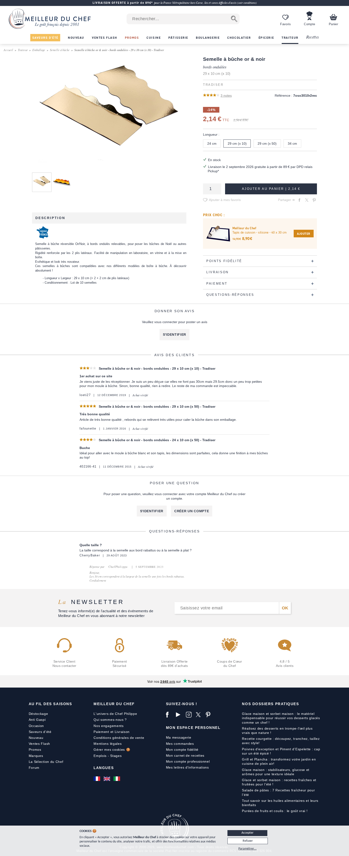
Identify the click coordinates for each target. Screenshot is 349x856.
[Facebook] (170, 714)
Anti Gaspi (37, 720)
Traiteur (23, 50)
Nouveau (36, 738)
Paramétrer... (247, 849)
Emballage (38, 50)
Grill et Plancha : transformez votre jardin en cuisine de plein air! (279, 761)
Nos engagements (109, 726)
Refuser (248, 841)
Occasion (36, 726)
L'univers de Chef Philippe (115, 714)
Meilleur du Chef (114, 704)
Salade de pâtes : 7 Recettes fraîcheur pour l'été (278, 792)
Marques (36, 756)
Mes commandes (180, 744)
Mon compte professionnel (188, 761)
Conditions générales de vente (119, 738)
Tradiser (213, 84)
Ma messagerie (178, 737)
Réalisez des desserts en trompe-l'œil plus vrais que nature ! (277, 731)
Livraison (122, 732)
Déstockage (38, 714)
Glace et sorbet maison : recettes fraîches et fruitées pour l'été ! (279, 782)
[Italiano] (117, 779)
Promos (35, 749)
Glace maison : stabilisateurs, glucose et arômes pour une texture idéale (275, 772)
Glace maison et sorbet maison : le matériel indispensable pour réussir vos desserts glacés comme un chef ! (281, 718)
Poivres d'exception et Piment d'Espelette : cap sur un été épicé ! (281, 751)
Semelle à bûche (60, 50)
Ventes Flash (39, 744)
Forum (34, 768)
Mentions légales (108, 744)
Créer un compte (191, 511)
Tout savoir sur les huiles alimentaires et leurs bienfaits (280, 803)
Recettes (312, 37)
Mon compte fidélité (182, 749)
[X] (199, 714)
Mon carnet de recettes (185, 755)
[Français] (97, 779)
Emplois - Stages (108, 756)
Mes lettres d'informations (187, 767)
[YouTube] (180, 714)
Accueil (8, 50)
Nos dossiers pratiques (270, 704)
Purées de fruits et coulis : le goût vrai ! (274, 811)
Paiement (101, 732)
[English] (107, 779)
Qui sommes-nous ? (110, 720)
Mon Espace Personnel (193, 728)
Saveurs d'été (40, 732)
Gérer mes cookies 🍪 (112, 749)
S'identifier (174, 334)
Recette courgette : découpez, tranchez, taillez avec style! (281, 741)
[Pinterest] (209, 714)
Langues (104, 768)
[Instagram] (189, 714)
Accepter (247, 833)
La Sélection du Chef (46, 762)
